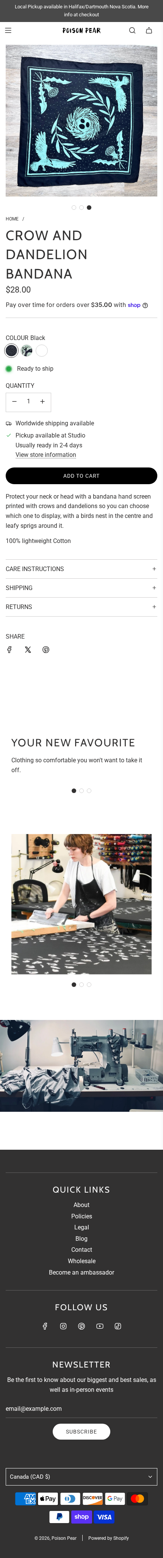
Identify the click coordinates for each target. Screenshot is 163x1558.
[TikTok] (118, 1326)
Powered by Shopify (108, 1538)
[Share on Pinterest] (46, 651)
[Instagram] (63, 1326)
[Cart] (149, 30)
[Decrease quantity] (14, 402)
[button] (74, 207)
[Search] (132, 30)
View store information (46, 454)
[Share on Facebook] (9, 651)
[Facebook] (45, 1326)
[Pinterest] (81, 1326)
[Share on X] (27, 651)
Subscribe (81, 1432)
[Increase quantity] (42, 402)
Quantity (20, 385)
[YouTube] (99, 1326)
